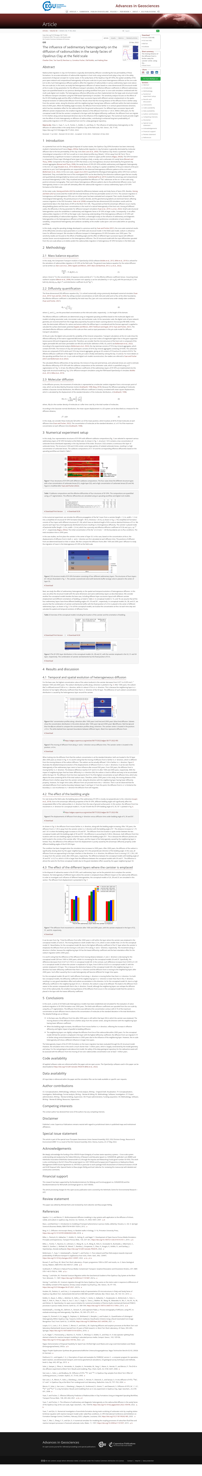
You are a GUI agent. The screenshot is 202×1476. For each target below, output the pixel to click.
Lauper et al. (78, 172)
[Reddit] (147, 72)
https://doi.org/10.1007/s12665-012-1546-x (103, 1305)
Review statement (149, 134)
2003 (96, 152)
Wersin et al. (60, 279)
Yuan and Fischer (103, 228)
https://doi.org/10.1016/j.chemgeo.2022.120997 (60, 1258)
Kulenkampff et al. (94, 177)
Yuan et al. (102, 209)
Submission (84, 12)
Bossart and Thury (63, 164)
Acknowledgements (150, 128)
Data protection (148, 1461)
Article (106, 38)
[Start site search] (157, 31)
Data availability (149, 111)
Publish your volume (100, 12)
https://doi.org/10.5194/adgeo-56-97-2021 (58, 1287)
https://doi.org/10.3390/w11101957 (110, 1423)
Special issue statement (147, 124)
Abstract (146, 85)
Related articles (131, 38)
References (147, 137)
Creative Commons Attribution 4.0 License (109, 1461)
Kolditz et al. (105, 261)
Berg (94, 387)
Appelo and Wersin (79, 266)
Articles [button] (73, 12)
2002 (75, 149)
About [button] (135, 12)
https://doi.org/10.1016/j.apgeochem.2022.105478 (111, 1405)
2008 (49, 162)
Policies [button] (113, 12)
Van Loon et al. (87, 152)
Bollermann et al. (80, 167)
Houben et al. (63, 167)
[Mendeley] (143, 72)
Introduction (147, 88)
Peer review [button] (125, 12)
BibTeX (145, 44)
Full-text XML (147, 40)
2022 (89, 167)
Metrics (121, 38)
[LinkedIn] (156, 72)
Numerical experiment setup (149, 95)
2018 (99, 387)
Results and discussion (147, 100)
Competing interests (150, 117)
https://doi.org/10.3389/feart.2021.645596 (92, 1321)
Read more (147, 65)
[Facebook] (152, 72)
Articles (45, 31)
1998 (90, 387)
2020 (64, 296)
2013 (111, 327)
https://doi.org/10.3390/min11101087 (75, 1278)
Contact (130, 1461)
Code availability (149, 108)
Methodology (147, 91)
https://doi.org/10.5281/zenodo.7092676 (69, 1067)
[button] (123, 31)
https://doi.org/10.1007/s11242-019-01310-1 (108, 1240)
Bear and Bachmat (98, 266)
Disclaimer (147, 120)
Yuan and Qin (56, 296)
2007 (89, 266)
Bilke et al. (118, 261)
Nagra (70, 149)
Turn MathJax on (151, 79)
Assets (113, 38)
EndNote (146, 47)
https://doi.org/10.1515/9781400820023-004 (59, 1233)
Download (49, 585)
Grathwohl (84, 387)
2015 (104, 177)
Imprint (137, 1461)
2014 (71, 167)
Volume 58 (53, 31)
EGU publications (148, 12)
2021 (86, 172)
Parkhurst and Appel (100, 327)
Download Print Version (54, 511)
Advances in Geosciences (137, 5)
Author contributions (150, 114)
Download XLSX (74, 511)
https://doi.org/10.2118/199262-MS (115, 1416)
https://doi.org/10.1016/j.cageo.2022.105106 (59, 1340)
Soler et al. (77, 201)
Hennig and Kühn (62, 191)
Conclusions (147, 105)
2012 (112, 261)
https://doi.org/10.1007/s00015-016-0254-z (66, 1331)
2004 (70, 266)
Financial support (149, 131)
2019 (108, 209)
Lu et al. (114, 209)
